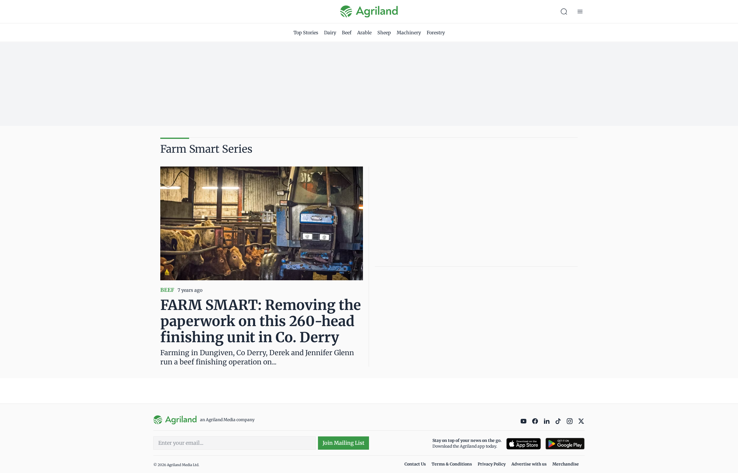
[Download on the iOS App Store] (523, 444)
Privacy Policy (492, 464)
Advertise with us (529, 464)
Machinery (409, 32)
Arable (364, 32)
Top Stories (305, 32)
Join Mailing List (343, 443)
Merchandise (565, 464)
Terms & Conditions (452, 464)
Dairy (330, 32)
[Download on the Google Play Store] (565, 444)
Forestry (436, 32)
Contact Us (415, 464)
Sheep (384, 32)
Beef (346, 32)
